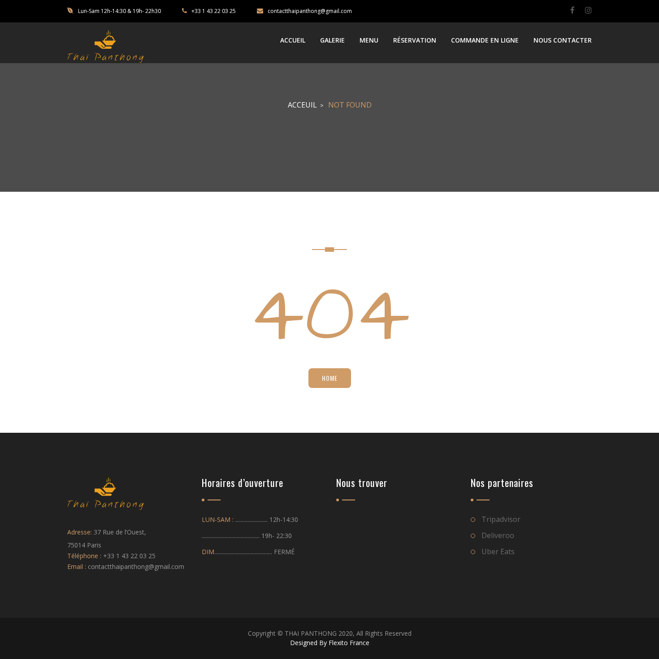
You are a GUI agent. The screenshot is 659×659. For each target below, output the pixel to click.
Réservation (414, 40)
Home (330, 378)
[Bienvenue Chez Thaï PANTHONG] (105, 46)
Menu (369, 40)
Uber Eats (498, 551)
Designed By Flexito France (329, 642)
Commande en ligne (485, 40)
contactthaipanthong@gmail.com (310, 11)
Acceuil (302, 105)
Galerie (332, 40)
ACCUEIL (292, 40)
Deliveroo (497, 535)
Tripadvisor (500, 519)
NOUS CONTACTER (562, 40)
